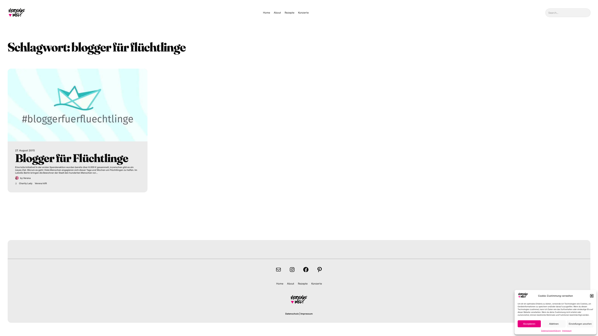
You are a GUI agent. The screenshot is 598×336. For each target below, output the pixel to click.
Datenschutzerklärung (551, 330)
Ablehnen (554, 323)
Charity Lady (25, 183)
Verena (27, 178)
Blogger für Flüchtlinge (71, 158)
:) (16, 183)
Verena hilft (41, 183)
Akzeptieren (529, 323)
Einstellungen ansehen (580, 323)
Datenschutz (292, 313)
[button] (591, 295)
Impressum (567, 330)
